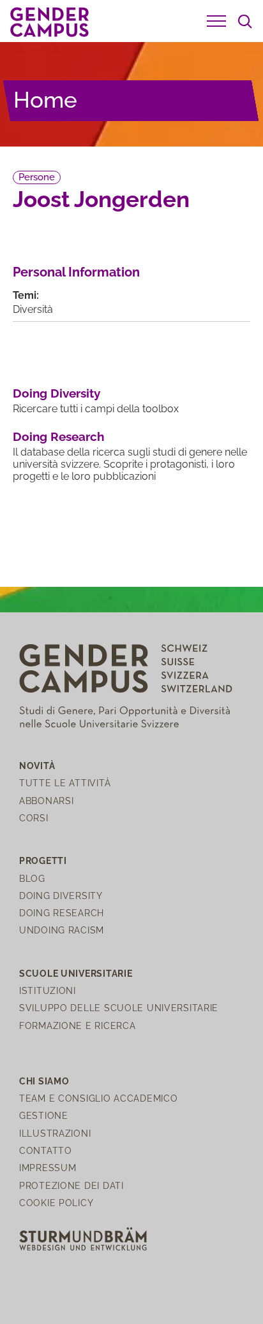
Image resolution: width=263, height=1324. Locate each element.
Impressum (47, 1167)
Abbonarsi (46, 800)
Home (45, 100)
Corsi (34, 817)
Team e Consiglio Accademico (98, 1098)
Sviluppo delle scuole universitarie (118, 1007)
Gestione (43, 1115)
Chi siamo (44, 1081)
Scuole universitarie (75, 973)
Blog (32, 878)
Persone (37, 177)
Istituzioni (47, 990)
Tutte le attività (64, 782)
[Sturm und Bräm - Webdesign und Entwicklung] (83, 1238)
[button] (216, 21)
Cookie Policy (56, 1202)
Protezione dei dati (71, 1185)
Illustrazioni (55, 1133)
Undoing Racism (61, 930)
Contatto (45, 1150)
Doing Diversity (56, 393)
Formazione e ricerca (77, 1025)
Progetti (43, 860)
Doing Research (58, 436)
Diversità (33, 309)
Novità (37, 765)
